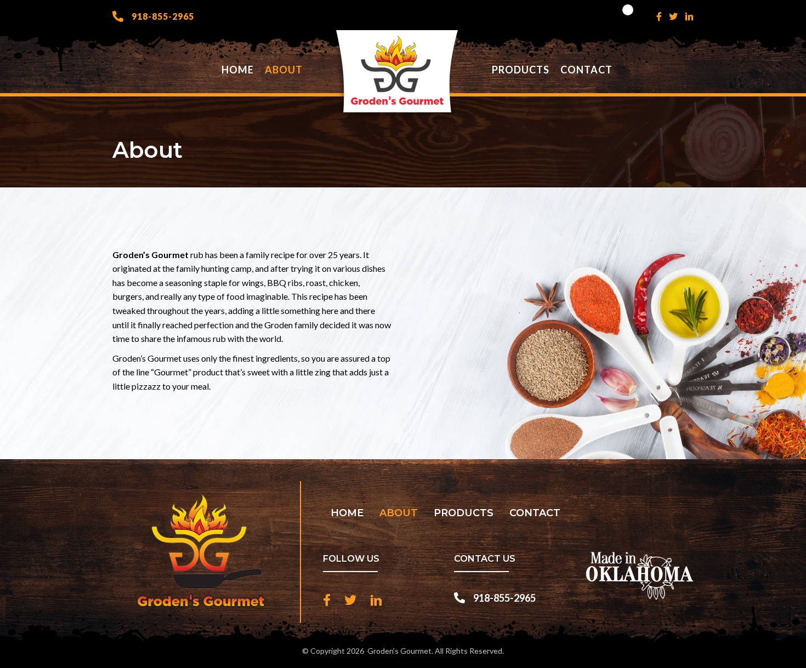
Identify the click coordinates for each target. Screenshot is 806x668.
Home (347, 513)
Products (463, 513)
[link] (237, 69)
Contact (534, 513)
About (398, 513)
